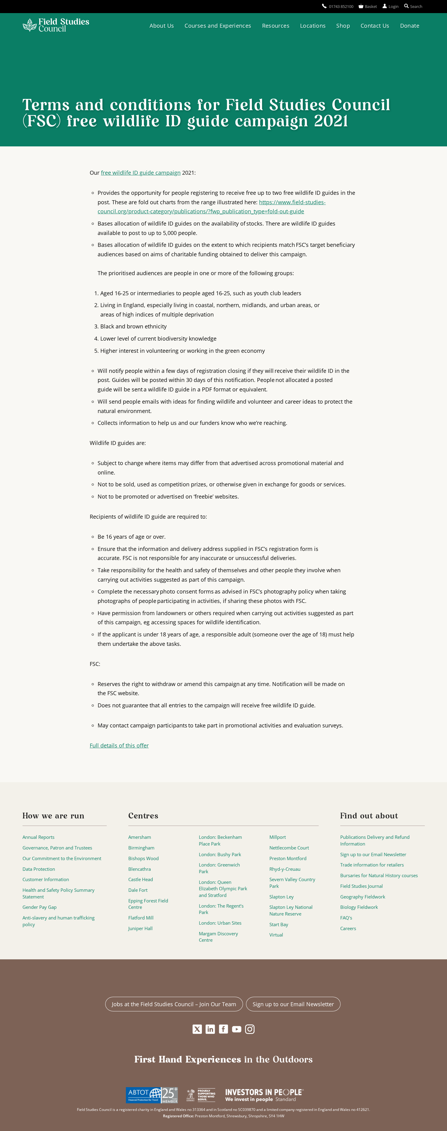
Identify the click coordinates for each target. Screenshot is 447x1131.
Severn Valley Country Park (292, 882)
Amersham (139, 837)
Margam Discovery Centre (218, 937)
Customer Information (46, 879)
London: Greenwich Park (219, 868)
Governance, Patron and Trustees (57, 848)
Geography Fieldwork (362, 897)
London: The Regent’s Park (221, 909)
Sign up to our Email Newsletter (373, 854)
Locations (313, 25)
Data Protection (39, 869)
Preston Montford (288, 858)
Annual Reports (38, 837)
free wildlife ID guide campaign (141, 172)
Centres (143, 816)
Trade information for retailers (372, 865)
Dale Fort (137, 890)
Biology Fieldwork (359, 907)
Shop (343, 25)
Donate (409, 25)
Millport (277, 837)
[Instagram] (250, 1029)
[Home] (56, 26)
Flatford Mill (141, 918)
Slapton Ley (281, 897)
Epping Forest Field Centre (148, 904)
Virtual (276, 935)
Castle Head (140, 879)
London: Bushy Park (220, 854)
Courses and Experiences (218, 25)
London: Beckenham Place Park (220, 840)
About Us (162, 25)
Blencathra (139, 869)
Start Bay (278, 924)
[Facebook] (223, 1029)
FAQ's (346, 918)
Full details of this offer (119, 745)
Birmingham (141, 848)
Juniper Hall (140, 928)
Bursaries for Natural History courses (379, 875)
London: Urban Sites (220, 923)
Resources (275, 25)
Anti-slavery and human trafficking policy (59, 921)
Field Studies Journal (361, 886)
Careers (348, 928)
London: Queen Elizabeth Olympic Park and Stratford (223, 888)
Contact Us (375, 25)
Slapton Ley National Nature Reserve (291, 910)
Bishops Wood (143, 858)
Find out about (369, 816)
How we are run (54, 816)
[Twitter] (197, 1029)
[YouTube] (236, 1029)
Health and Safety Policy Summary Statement (59, 893)
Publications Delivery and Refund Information (375, 840)
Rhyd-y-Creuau (284, 869)
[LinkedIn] (210, 1029)
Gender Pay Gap (40, 907)
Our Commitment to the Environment (62, 858)
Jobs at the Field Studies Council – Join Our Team (174, 1004)
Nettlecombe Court (289, 848)
